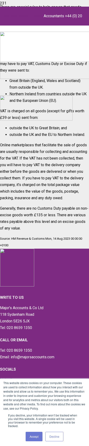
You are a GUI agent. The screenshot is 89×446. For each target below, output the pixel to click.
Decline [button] (54, 436)
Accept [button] (34, 436)
